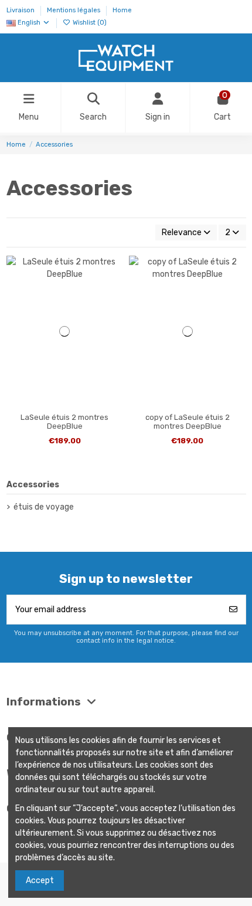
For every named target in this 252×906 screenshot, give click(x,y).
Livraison (21, 10)
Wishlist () (89, 22)
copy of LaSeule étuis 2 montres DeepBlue (187, 422)
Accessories (32, 485)
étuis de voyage (43, 507)
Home (122, 10)
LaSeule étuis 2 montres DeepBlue (64, 422)
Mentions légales (74, 10)
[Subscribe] (233, 609)
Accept (40, 880)
